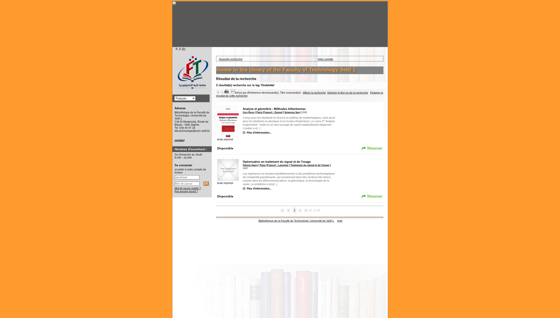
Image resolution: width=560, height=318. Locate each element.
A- (177, 48)
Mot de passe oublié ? (188, 188)
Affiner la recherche (314, 92)
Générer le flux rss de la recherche (347, 92)
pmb (339, 220)
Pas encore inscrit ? (186, 191)
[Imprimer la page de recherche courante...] (226, 92)
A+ (184, 48)
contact (179, 140)
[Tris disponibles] (233, 92)
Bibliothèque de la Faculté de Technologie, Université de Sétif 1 (296, 220)
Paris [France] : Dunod (269, 112)
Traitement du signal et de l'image (309, 165)
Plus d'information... (259, 132)
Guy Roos (248, 112)
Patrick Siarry (250, 165)
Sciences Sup (292, 112)
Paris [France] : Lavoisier (274, 165)
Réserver (374, 148)
